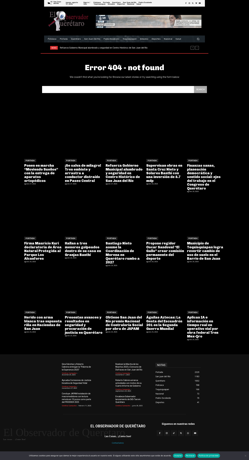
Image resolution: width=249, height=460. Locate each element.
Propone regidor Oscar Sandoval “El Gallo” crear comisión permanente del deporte (165, 251)
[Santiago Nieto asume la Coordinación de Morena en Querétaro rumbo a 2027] (124, 215)
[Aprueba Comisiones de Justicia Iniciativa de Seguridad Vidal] (55, 383)
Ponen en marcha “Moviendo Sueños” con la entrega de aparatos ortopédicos (41, 173)
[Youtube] (199, 3)
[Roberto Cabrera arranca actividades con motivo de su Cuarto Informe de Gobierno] (108, 383)
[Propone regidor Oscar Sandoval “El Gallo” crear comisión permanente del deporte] (165, 215)
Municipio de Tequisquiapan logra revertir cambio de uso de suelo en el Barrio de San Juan (205, 251)
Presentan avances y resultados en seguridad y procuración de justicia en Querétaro (83, 325)
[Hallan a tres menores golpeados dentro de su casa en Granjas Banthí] (84, 215)
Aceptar (178, 455)
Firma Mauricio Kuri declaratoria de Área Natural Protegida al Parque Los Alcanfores (43, 251)
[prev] (192, 48)
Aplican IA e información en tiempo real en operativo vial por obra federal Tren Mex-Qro (202, 326)
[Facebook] (186, 3)
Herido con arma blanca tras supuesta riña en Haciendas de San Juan (43, 323)
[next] (197, 48)
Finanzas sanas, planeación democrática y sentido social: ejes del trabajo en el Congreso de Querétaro (204, 176)
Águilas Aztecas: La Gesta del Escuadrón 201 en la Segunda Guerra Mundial (164, 323)
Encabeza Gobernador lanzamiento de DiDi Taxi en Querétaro (127, 399)
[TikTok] (174, 433)
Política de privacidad (209, 455)
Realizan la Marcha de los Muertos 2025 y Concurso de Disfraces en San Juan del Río (128, 367)
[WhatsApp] (188, 433)
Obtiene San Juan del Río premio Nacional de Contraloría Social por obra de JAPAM (124, 323)
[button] (198, 39)
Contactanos (118, 442)
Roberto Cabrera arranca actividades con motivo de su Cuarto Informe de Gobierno (128, 383)
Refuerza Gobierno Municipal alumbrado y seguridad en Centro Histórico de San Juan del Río (124, 173)
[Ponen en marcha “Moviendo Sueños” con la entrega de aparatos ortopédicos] (43, 137)
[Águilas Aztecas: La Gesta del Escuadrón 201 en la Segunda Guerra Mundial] (165, 289)
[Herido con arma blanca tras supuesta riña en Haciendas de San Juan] (43, 289)
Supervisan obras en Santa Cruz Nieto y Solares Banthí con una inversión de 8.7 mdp (100, 47)
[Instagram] (189, 3)
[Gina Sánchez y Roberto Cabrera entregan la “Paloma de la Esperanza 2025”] (55, 367)
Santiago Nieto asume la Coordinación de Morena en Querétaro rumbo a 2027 (123, 252)
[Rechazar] (245, 455)
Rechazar (190, 455)
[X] (193, 3)
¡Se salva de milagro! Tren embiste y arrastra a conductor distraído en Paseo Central (83, 173)
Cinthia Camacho (69, 373)
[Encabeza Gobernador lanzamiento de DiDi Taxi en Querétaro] (108, 400)
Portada (30, 161)
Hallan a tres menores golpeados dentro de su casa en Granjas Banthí (83, 249)
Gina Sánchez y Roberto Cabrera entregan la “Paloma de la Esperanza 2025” (76, 367)
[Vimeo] (196, 3)
